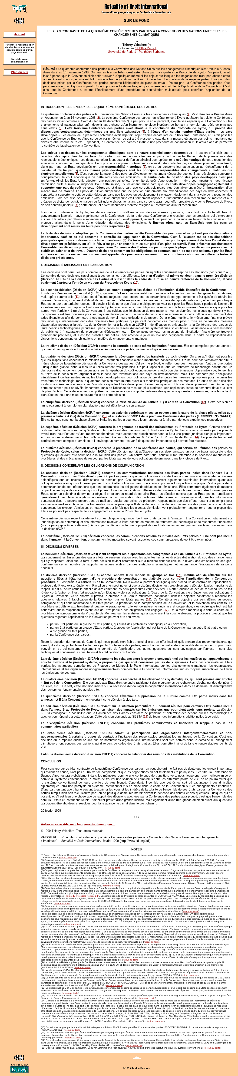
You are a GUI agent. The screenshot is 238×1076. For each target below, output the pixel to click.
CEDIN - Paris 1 (145, 48)
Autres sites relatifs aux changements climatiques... (78, 824)
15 (178, 575)
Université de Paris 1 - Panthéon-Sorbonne (136, 51)
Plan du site (19, 72)
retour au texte (68, 857)
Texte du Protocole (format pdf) (82, 896)
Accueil (19, 34)
